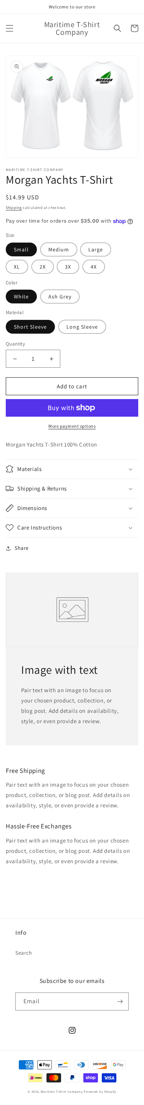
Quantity (15, 344)
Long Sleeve (82, 326)
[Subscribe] (119, 1001)
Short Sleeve (30, 326)
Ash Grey (59, 296)
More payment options (72, 426)
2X (43, 266)
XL (17, 266)
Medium (58, 249)
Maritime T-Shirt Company (62, 1091)
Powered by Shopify (100, 1091)
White (21, 296)
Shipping (14, 207)
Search (23, 952)
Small (21, 249)
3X (68, 266)
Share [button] (22, 547)
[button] (9, 28)
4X (94, 266)
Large (95, 249)
